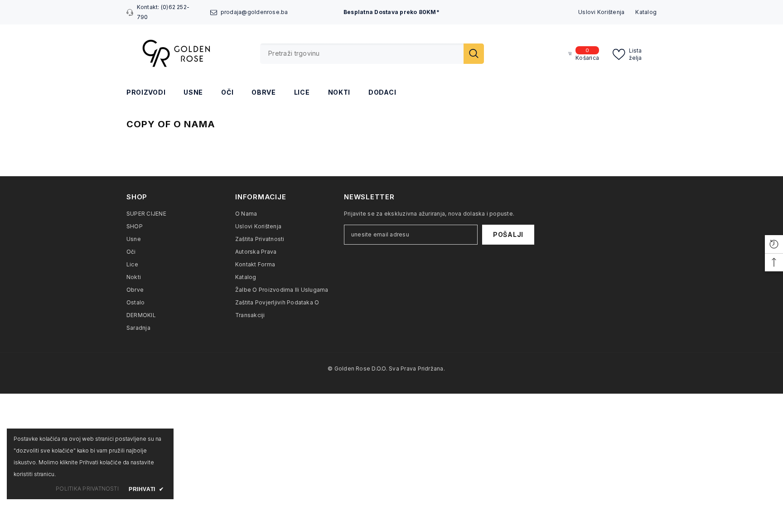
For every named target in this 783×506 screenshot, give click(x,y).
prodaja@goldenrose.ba (254, 12)
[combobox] (362, 53)
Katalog (646, 12)
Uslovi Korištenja (601, 12)
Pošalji (508, 234)
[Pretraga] (372, 53)
